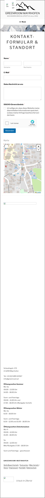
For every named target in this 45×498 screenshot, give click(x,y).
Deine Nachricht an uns (13, 84)
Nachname (27, 67)
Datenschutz (31, 468)
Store (6, 468)
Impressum (13, 468)
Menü (24, 22)
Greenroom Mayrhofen (22, 13)
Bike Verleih (34, 465)
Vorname (7, 67)
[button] (22, 168)
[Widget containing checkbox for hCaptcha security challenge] (20, 123)
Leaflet (38, 192)
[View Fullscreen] (6, 146)
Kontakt (22, 468)
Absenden (9, 131)
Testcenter (24, 465)
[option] (13, 5)
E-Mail (7, 72)
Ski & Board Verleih (11, 465)
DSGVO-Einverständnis (14, 104)
